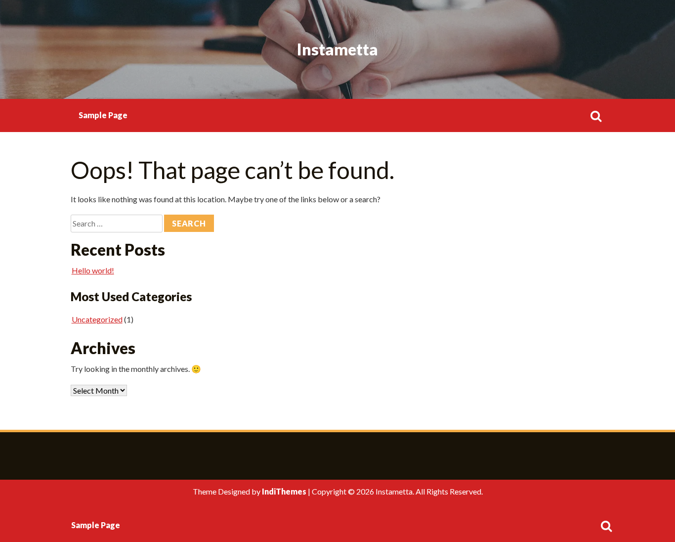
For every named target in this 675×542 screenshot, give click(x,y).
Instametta (337, 49)
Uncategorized (97, 319)
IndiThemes (284, 491)
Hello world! (93, 270)
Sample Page (103, 115)
